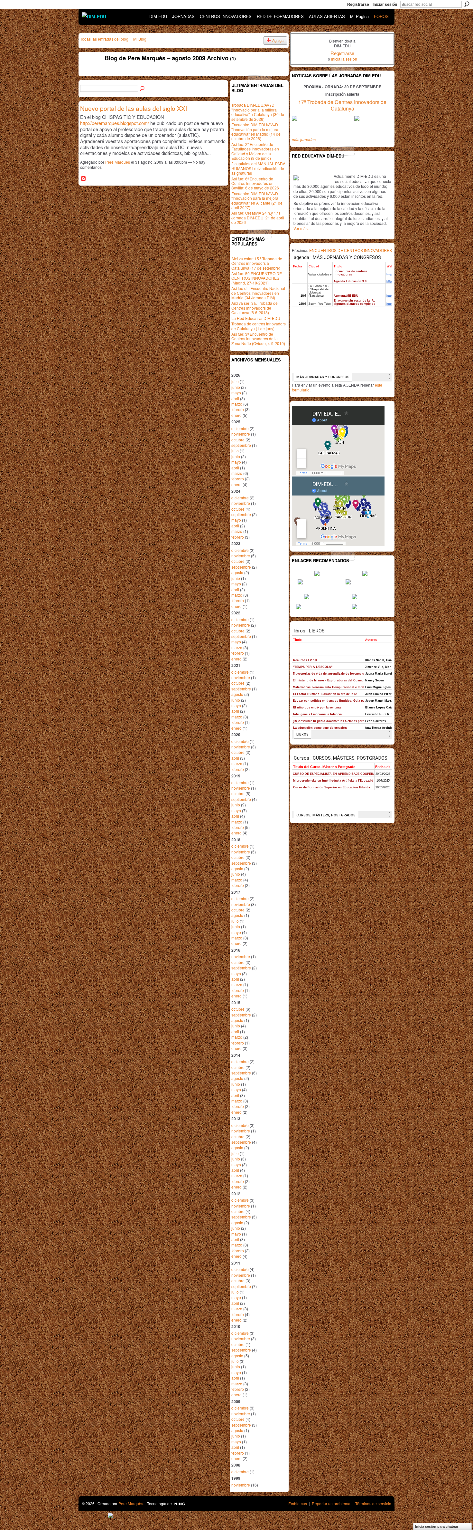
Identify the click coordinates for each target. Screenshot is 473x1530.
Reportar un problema (331, 1503)
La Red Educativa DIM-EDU (255, 318)
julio (235, 381)
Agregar (278, 40)
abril (235, 398)
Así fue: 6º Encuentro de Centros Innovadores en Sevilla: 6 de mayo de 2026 (255, 183)
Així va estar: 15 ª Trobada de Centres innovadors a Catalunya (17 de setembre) (256, 263)
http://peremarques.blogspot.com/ (114, 123)
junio (235, 387)
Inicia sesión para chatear (436, 1526)
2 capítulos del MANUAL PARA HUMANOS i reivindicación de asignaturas (258, 168)
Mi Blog (139, 39)
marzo (236, 404)
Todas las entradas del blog (104, 39)
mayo (236, 392)
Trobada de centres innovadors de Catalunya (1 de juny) (258, 326)
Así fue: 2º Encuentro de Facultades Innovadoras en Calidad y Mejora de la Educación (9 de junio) (255, 151)
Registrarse (358, 4)
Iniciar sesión (385, 4)
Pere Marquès (117, 162)
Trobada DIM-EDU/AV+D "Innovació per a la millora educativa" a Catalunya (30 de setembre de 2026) (257, 111)
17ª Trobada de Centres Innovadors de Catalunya (342, 105)
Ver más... (302, 228)
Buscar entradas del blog (142, 89)
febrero (237, 409)
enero (236, 415)
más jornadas (304, 139)
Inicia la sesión (344, 59)
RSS (84, 179)
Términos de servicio (373, 1503)
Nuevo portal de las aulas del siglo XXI (133, 108)
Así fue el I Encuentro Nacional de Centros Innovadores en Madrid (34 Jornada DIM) (258, 292)
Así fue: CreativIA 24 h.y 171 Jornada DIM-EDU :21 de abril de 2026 (257, 217)
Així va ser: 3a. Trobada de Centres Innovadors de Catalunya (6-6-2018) (254, 307)
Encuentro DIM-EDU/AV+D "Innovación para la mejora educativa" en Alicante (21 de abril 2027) (257, 200)
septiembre (241, 445)
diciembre (240, 428)
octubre (238, 439)
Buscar (466, 4)
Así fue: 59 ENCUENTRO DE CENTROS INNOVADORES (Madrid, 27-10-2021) (256, 278)
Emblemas (297, 1503)
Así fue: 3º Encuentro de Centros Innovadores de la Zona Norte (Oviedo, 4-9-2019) (258, 338)
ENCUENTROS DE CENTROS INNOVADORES (350, 250)
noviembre (240, 434)
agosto (237, 572)
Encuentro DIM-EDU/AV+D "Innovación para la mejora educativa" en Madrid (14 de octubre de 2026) (256, 131)
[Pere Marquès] (89, 72)
